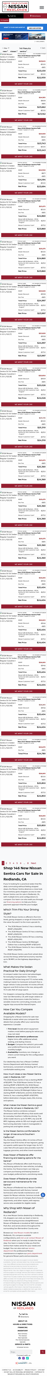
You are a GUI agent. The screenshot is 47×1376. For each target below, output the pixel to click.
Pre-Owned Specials (23, 1340)
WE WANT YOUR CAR (23, 84)
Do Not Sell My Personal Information (18, 1372)
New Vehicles (22, 1334)
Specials (22, 1342)
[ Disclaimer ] (39, 41)
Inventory (23, 1331)
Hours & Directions (22, 1324)
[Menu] (42, 7)
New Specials (22, 1338)
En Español (4, 20)
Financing (23, 1327)
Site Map (41, 1370)
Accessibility (18, 1370)
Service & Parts (22, 1344)
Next (33, 863)
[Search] (42, 1352)
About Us (22, 1321)
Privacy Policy (31, 1370)
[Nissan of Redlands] (15, 6)
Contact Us (6, 1370)
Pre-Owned (23, 1336)
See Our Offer (35, 28)
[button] (43, 1195)
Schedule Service (23, 1347)
